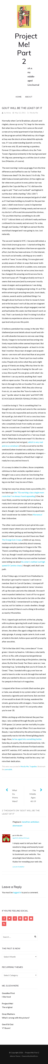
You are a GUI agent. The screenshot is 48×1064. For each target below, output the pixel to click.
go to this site (17, 835)
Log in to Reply (18, 867)
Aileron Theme (15, 1056)
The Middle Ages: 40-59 (32, 795)
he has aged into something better (27, 739)
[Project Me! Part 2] (24, 16)
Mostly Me (34, 113)
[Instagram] (15, 918)
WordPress (34, 1056)
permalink (8, 769)
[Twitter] (9, 918)
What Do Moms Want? (15, 795)
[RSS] (4, 924)
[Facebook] (4, 918)
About (28, 97)
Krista (9, 113)
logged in (17, 892)
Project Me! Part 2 (26, 48)
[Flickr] (25, 918)
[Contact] (31, 918)
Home (19, 97)
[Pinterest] (20, 918)
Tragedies (33, 766)
